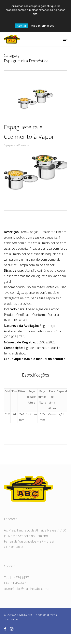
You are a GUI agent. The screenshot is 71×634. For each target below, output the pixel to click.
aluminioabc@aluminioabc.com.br (27, 588)
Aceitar (21, 25)
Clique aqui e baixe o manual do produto (34, 359)
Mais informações (42, 25)
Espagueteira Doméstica (16, 145)
